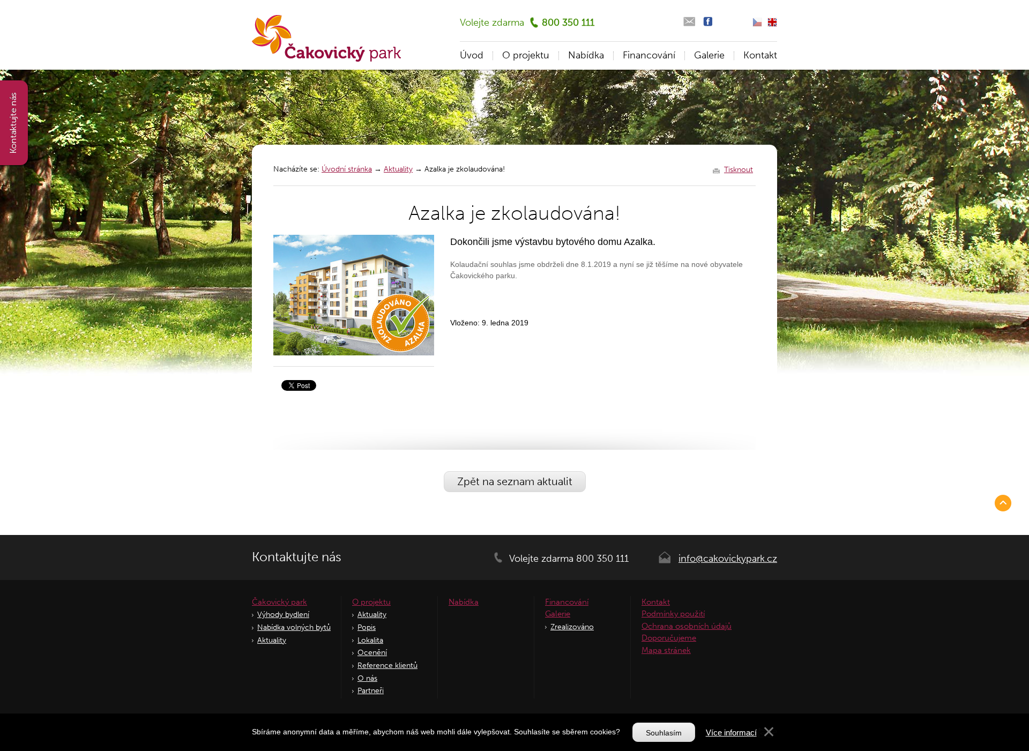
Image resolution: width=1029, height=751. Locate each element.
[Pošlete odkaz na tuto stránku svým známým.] (689, 21)
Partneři (370, 690)
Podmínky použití (673, 614)
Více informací (731, 732)
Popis (366, 627)
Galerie (709, 55)
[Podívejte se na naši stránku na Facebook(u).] (707, 21)
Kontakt (760, 55)
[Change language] (772, 22)
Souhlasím (664, 732)
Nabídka (586, 55)
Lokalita (370, 640)
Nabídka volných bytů (294, 627)
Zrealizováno (572, 626)
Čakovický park (279, 602)
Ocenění (372, 652)
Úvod (471, 55)
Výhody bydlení (283, 614)
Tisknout (738, 170)
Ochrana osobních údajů (687, 626)
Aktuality (398, 169)
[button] (768, 734)
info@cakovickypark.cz (727, 558)
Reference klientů (387, 665)
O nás (367, 678)
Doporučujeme (669, 638)
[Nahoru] (1005, 503)
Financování (649, 55)
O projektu (525, 55)
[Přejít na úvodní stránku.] (326, 38)
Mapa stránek (666, 650)
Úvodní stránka (347, 169)
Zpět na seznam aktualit (514, 481)
